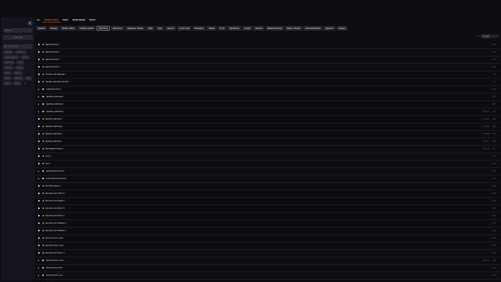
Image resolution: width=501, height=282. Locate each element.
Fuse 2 (48, 156)
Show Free (18, 37)
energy (19, 68)
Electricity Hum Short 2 (54, 215)
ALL (38, 20)
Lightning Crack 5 (53, 89)
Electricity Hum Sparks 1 (55, 200)
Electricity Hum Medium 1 (55, 230)
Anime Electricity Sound (56, 178)
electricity (20, 52)
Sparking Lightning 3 (54, 111)
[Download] (38, 89)
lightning (9, 62)
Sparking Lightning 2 (53, 133)
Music (65, 20)
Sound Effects (51, 20)
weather (18, 78)
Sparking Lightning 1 (53, 141)
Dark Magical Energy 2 (54, 148)
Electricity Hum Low (54, 275)
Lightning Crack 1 (52, 44)
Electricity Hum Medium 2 (55, 223)
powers (18, 73)
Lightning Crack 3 (52, 59)
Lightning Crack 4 (52, 66)
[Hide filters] (30, 23)
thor (28, 78)
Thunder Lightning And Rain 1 (57, 81)
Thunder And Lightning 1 (55, 74)
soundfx (8, 52)
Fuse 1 (47, 163)
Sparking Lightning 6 (53, 126)
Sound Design (78, 20)
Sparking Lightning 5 (54, 96)
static (7, 78)
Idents (92, 20)
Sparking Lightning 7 (53, 119)
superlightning (11, 57)
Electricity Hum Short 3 (54, 208)
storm (7, 83)
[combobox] (18, 30)
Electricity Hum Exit (54, 267)
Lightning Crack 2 (52, 52)
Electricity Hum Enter (55, 260)
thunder (8, 68)
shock (7, 73)
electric (25, 57)
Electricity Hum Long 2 (54, 245)
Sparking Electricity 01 (55, 171)
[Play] (39, 44)
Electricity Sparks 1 (53, 185)
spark (17, 83)
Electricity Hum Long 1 (54, 238)
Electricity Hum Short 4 (55, 252)
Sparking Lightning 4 (55, 104)
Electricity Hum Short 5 (54, 193)
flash (20, 62)
